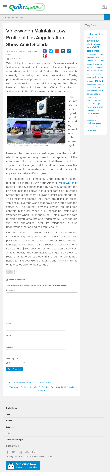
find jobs (95, 57)
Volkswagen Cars (93, 127)
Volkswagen (66, 182)
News (8, 55)
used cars (98, 107)
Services (10, 427)
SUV (99, 100)
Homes (9, 421)
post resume (98, 84)
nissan (89, 84)
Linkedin (69, 51)
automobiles (95, 34)
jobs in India (92, 71)
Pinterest (45, 55)
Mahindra (90, 74)
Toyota (89, 107)
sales (89, 94)
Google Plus (57, 51)
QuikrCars (96, 88)
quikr (89, 88)
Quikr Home (11, 408)
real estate (92, 91)
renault (100, 91)
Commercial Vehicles (95, 54)
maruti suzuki (96, 77)
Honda (89, 61)
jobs (101, 67)
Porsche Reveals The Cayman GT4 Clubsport (30, 382)
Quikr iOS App (12, 446)
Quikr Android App (14, 440)
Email (9, 335)
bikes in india (96, 38)
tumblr (63, 51)
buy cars (91, 41)
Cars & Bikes (33, 51)
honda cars (96, 61)
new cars (90, 81)
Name (9, 324)
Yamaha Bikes (92, 130)
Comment (10, 290)
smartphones (92, 100)
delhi (89, 57)
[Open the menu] (5, 7)
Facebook (45, 51)
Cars (23, 51)
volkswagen (94, 123)
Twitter (51, 51)
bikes (89, 38)
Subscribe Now (26, 465)
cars (95, 47)
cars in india (93, 51)
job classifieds (93, 67)
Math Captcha (12, 359)
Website (9, 347)
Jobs (8, 433)
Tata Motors (91, 104)
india (101, 64)
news (99, 80)
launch (100, 71)
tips (99, 103)
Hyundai (96, 64)
